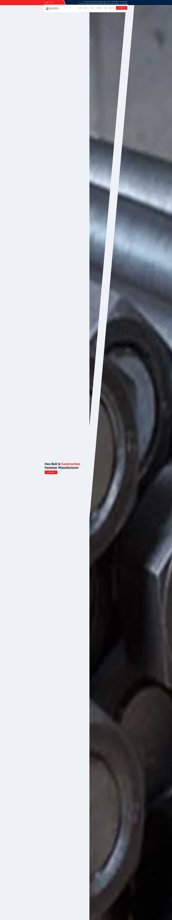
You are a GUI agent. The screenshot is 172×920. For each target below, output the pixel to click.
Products (99, 7)
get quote (122, 7)
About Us (86, 7)
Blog (106, 7)
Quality (93, 7)
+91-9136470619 (114, 1)
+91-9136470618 (114, 3)
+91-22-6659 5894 (123, 1)
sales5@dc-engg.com (102, 1)
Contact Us (112, 7)
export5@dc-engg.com (102, 3)
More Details (51, 472)
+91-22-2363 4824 (123, 3)
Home (80, 7)
